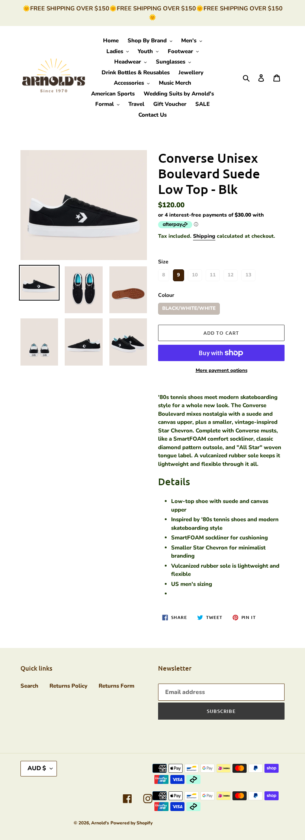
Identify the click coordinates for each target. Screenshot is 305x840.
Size (163, 261)
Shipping (204, 236)
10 (195, 273)
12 (231, 273)
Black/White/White (189, 307)
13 (248, 273)
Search (29, 686)
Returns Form (116, 686)
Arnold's (100, 823)
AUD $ (37, 768)
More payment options (221, 370)
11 (213, 273)
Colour (166, 295)
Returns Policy (68, 686)
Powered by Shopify (131, 823)
